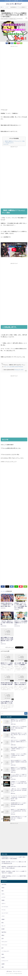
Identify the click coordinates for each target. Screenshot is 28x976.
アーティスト (4, 944)
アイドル (3, 909)
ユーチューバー (5, 960)
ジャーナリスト (5, 906)
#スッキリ (7, 366)
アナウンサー (4, 941)
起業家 (3, 963)
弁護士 (3, 887)
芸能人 (3, 935)
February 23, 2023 (18, 369)
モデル (3, 893)
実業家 (3, 900)
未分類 (3, 957)
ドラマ (3, 916)
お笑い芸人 (4, 884)
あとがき (5, 144)
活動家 (3, 919)
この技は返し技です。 (9, 142)
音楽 (2, 890)
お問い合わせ (9, 971)
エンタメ (2, 10)
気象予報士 (4, 932)
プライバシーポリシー (17, 971)
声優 (2, 954)
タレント (3, 925)
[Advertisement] (14, 525)
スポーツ (3, 903)
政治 (2, 922)
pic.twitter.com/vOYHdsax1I (16, 366)
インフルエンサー (5, 951)
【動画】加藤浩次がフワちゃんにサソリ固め (14, 141)
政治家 (3, 928)
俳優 (2, 967)
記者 (2, 938)
